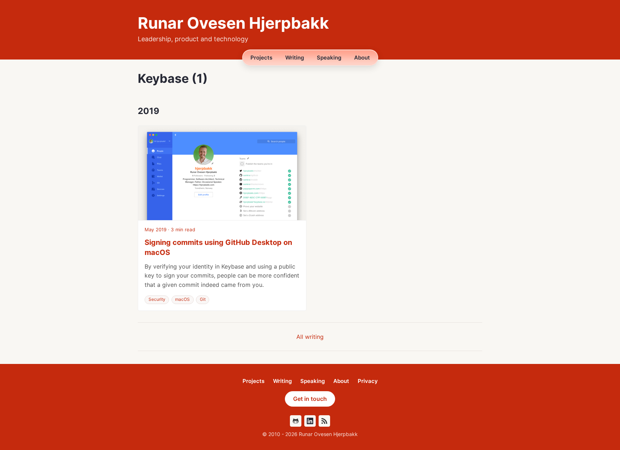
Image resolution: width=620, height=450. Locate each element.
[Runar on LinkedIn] (310, 421)
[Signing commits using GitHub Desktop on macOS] (222, 173)
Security (157, 299)
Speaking (329, 57)
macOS (182, 299)
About (362, 57)
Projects (261, 57)
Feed (324, 421)
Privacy (368, 381)
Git (203, 299)
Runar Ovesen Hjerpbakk (233, 23)
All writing (310, 336)
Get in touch (310, 398)
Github (295, 421)
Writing (294, 57)
